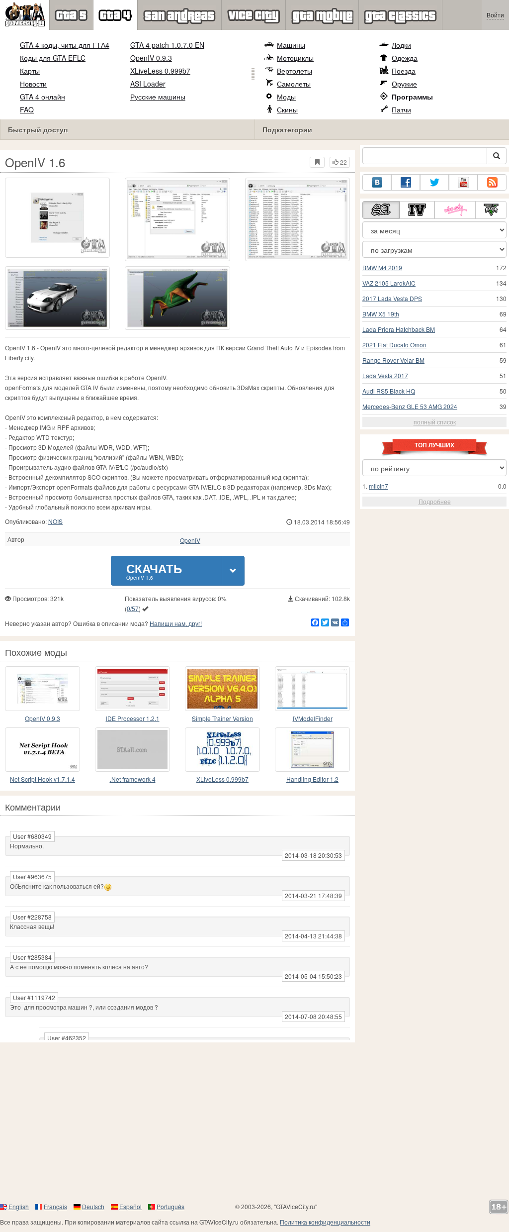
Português (170, 1206)
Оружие (404, 84)
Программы (412, 97)
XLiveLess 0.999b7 (160, 71)
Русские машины (157, 97)
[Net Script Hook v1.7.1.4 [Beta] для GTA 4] (42, 749)
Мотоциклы (295, 58)
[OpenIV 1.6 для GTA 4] (57, 218)
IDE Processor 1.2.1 (133, 718)
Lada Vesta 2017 (385, 375)
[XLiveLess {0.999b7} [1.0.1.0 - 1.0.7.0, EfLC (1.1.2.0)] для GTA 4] (222, 749)
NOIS (55, 521)
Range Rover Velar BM (393, 360)
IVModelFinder (313, 718)
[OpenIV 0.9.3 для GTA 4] (42, 688)
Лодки (401, 45)
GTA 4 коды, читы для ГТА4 (64, 45)
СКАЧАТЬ (154, 570)
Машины (291, 45)
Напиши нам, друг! (176, 623)
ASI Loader (148, 84)
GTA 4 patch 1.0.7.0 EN (167, 45)
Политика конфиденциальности (325, 1222)
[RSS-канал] (492, 182)
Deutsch (93, 1206)
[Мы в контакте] (376, 182)
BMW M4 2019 (382, 267)
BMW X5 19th (380, 313)
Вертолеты (294, 71)
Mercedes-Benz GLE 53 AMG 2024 (409, 406)
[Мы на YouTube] (463, 182)
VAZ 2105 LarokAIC (389, 283)
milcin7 (378, 486)
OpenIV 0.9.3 (151, 58)
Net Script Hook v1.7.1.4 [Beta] (42, 779)
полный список (435, 421)
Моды (286, 97)
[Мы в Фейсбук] (405, 182)
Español (130, 1206)
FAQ (27, 109)
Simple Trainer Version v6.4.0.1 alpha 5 (222, 718)
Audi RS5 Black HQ (388, 391)
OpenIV (190, 540)
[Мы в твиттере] (434, 182)
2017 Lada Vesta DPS (392, 298)
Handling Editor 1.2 (312, 779)
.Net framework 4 (133, 779)
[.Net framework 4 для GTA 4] (132, 749)
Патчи (401, 109)
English (18, 1206)
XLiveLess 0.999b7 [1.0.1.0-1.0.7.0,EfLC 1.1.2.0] (222, 779)
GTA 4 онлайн (42, 97)
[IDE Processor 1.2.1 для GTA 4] (132, 688)
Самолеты (294, 84)
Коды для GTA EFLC (52, 58)
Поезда (404, 71)
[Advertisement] (254, 1122)
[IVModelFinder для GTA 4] (312, 688)
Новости (33, 84)
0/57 (133, 608)
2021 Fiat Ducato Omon (394, 344)
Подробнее (435, 501)
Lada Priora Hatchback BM (398, 329)
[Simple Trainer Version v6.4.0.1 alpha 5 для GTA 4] (222, 688)
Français (55, 1206)
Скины (287, 109)
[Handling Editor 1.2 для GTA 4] (312, 749)
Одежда (405, 58)
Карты (30, 71)
